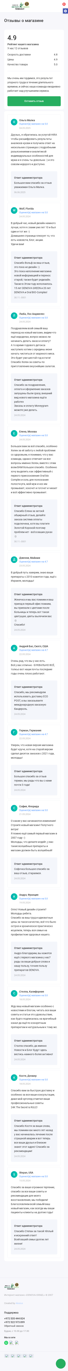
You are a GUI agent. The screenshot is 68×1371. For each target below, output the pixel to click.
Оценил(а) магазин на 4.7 (33, 561)
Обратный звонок (14, 1326)
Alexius (19, 1303)
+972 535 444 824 (14, 1318)
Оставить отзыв (34, 101)
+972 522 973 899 (14, 1322)
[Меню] (6, 6)
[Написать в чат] (61, 1364)
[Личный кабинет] (54, 6)
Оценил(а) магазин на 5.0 (33, 124)
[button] (65, 11)
